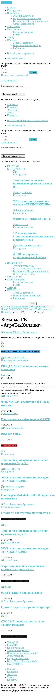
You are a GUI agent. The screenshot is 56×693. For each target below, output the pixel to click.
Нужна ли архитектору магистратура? (26, 512)
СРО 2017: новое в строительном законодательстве (22, 623)
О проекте (12, 104)
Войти (10, 53)
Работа (16, 34)
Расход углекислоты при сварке (21, 592)
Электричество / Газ (23, 15)
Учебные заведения (23, 42)
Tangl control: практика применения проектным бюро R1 (32, 183)
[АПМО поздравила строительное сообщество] (27, 245)
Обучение (12, 40)
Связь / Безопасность (23, 24)
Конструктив (13, 10)
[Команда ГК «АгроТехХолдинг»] (19, 332)
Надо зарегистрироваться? (14, 75)
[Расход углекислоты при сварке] (6, 587)
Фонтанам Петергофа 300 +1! (32, 218)
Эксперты (12, 110)
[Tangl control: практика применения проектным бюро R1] (15, 171)
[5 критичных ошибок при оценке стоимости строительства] (9, 560)
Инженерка (13, 13)
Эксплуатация (15, 656)
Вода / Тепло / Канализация (27, 18)
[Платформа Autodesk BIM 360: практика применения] (13, 486)
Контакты (12, 115)
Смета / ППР (13, 26)
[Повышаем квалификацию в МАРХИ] (9, 413)
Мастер (5, 375)
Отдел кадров (14, 29)
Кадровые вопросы (23, 32)
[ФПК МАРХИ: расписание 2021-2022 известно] (9, 396)
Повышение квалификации (27, 45)
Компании (12, 107)
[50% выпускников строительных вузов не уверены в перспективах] (20, 224)
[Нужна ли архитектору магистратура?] (18, 504)
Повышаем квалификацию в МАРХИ (25, 419)
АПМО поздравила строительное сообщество (29, 255)
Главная (11, 7)
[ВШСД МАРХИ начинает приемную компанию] (13, 357)
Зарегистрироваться (24, 53)
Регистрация (41, 120)
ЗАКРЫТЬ (6, 2)
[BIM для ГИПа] (12, 428)
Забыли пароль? (9, 80)
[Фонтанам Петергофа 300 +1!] (23, 210)
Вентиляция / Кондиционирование (31, 21)
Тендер (10, 37)
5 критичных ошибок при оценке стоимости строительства (23, 567)
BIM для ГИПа (11, 433)
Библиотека (19, 48)
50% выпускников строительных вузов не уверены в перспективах (34, 236)
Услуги (10, 112)
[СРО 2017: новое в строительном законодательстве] (4, 615)
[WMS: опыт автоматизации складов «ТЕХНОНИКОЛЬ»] (22, 192)
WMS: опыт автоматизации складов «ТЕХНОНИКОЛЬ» (31, 203)
